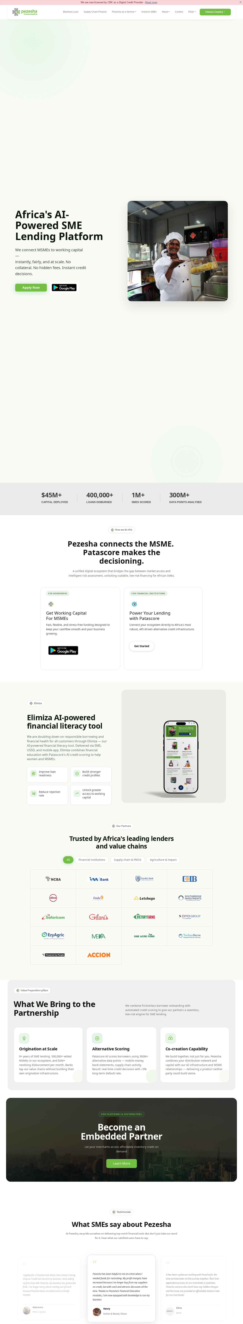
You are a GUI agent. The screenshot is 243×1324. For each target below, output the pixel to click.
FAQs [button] (191, 11)
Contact (179, 11)
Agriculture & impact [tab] (163, 859)
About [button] (165, 11)
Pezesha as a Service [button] (123, 11)
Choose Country (214, 12)
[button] (49, 1288)
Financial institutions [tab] (92, 859)
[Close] (240, 2)
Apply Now (31, 287)
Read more (151, 2)
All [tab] (68, 859)
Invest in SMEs (149, 11)
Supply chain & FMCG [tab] (127, 859)
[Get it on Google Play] (64, 287)
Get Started (141, 646)
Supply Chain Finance (95, 11)
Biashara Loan (70, 11)
